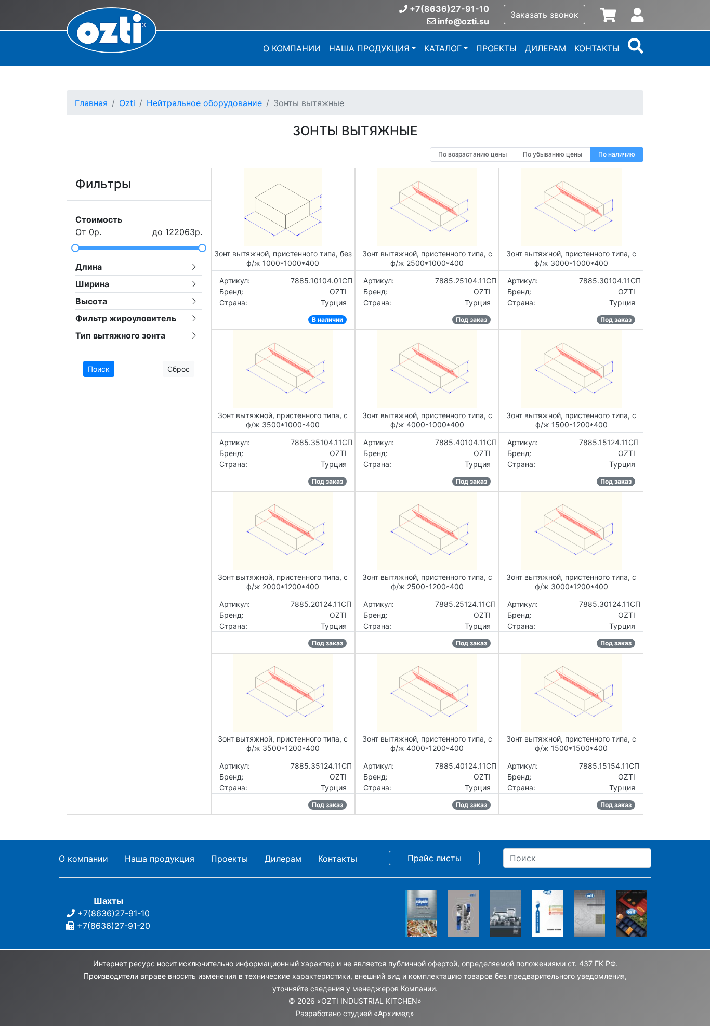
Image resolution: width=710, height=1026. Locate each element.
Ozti (127, 103)
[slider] (138, 248)
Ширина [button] (92, 284)
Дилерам (545, 48)
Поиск (99, 369)
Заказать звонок (544, 14)
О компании (292, 48)
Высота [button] (91, 301)
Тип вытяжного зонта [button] (120, 335)
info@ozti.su (463, 21)
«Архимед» (394, 1013)
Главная (91, 103)
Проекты (496, 48)
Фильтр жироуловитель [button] (125, 318)
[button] (635, 49)
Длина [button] (88, 267)
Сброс (178, 369)
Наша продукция (369, 48)
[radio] (472, 154)
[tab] (138, 267)
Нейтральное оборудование (204, 103)
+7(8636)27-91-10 (449, 9)
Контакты (597, 48)
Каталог (443, 48)
